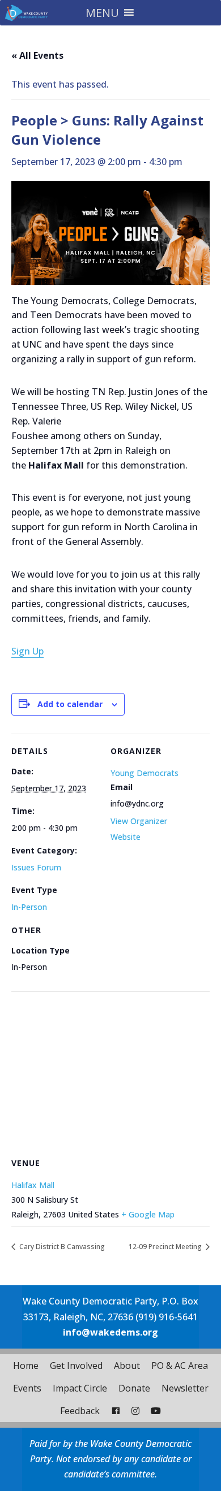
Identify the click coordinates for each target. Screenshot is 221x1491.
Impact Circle (80, 1388)
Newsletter (185, 1388)
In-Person (29, 906)
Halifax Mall (32, 1185)
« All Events (37, 55)
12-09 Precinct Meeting (166, 1246)
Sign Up (27, 651)
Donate (134, 1388)
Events (27, 1388)
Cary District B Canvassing (61, 1246)
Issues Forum (36, 867)
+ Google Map (148, 1214)
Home (26, 1365)
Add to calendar (70, 704)
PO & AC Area (179, 1365)
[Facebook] (115, 1410)
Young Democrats (144, 773)
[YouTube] (156, 1410)
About (127, 1365)
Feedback (80, 1411)
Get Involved (76, 1365)
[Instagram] (135, 1410)
